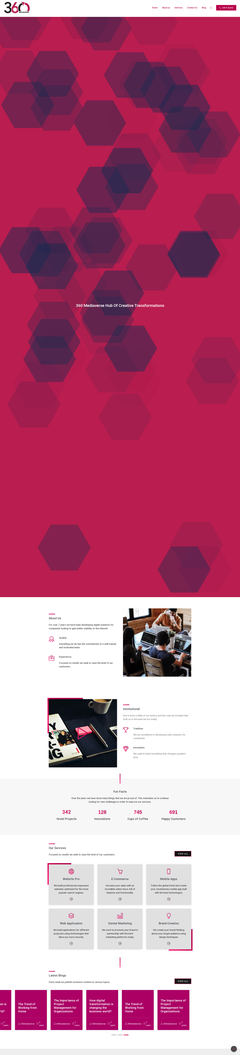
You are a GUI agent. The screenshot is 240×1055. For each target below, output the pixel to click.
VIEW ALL (183, 853)
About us (166, 7)
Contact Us (192, 7)
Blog (204, 7)
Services (179, 7)
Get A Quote (227, 7)
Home (155, 7)
